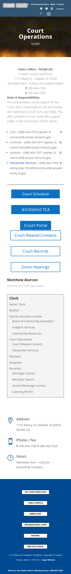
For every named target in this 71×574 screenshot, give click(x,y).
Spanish (21, 5)
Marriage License (23, 373)
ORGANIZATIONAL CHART (35, 524)
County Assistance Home (25, 316)
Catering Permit (22, 392)
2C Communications (40, 4)
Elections (15, 356)
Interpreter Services (23, 163)
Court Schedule (35, 193)
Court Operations (20, 339)
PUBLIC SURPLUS (35, 503)
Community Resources (27, 333)
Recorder (15, 368)
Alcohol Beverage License (29, 385)
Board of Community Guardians (33, 321)
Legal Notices (48, 559)
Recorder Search (23, 379)
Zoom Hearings (35, 267)
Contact (60, 4)
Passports (15, 362)
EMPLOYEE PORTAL (35, 546)
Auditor (14, 310)
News (53, 4)
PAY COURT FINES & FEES (35, 492)
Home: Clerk (17, 304)
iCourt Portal (35, 225)
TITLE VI (35, 559)
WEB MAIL (35, 535)
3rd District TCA (35, 209)
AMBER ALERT (35, 514)
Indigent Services (23, 327)
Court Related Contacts (36, 235)
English (9, 5)
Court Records (35, 251)
